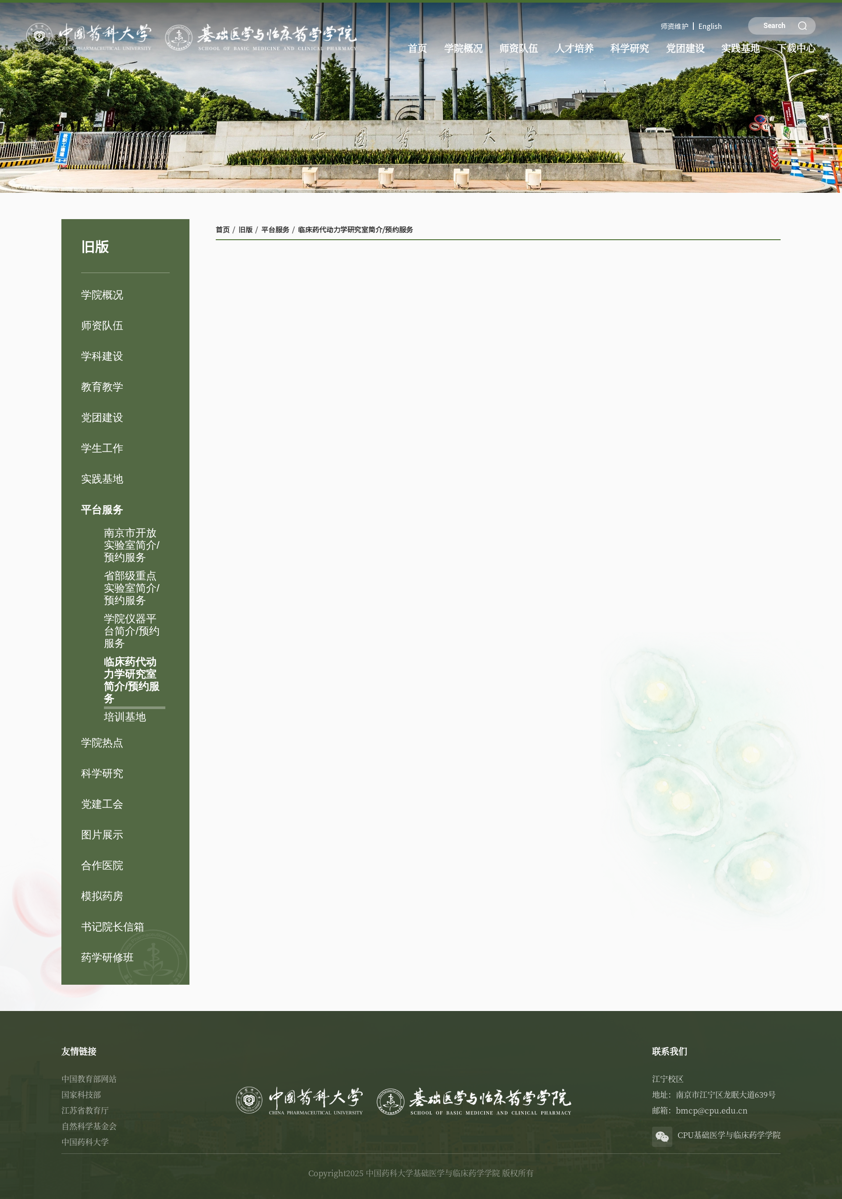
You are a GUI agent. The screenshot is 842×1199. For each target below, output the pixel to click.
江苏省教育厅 (85, 1110)
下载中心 (796, 47)
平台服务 (275, 229)
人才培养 (574, 47)
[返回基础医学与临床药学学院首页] (193, 22)
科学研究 (629, 47)
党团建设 (685, 47)
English (710, 26)
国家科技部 (81, 1094)
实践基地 (740, 47)
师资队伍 (518, 47)
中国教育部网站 (89, 1078)
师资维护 (674, 26)
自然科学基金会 (89, 1126)
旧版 (246, 229)
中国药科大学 (85, 1141)
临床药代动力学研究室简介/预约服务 (355, 229)
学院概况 (463, 47)
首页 (417, 47)
